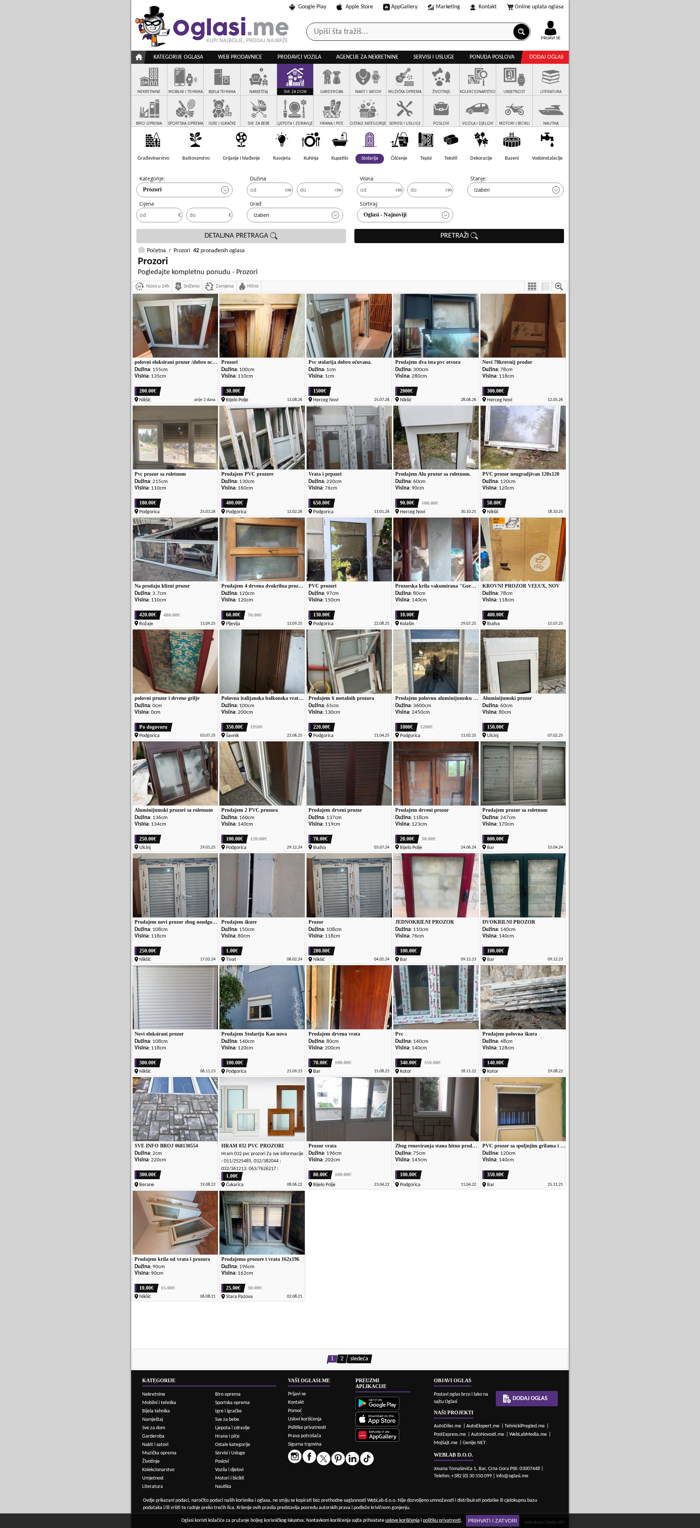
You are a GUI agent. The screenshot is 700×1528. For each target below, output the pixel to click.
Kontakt (488, 7)
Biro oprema (228, 1394)
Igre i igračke (228, 1411)
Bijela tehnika (156, 1411)
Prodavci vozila (299, 57)
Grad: (256, 203)
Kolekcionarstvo (158, 1470)
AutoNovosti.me (487, 1434)
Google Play (312, 7)
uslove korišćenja (402, 1520)
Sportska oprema (232, 1403)
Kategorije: (152, 178)
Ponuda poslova (492, 57)
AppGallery (404, 7)
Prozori (152, 189)
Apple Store (359, 7)
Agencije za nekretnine (367, 57)
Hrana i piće (227, 1436)
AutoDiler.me (447, 1426)
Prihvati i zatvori (492, 1521)
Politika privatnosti (307, 1427)
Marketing (448, 7)
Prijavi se (297, 1394)
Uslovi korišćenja (305, 1419)
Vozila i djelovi (229, 1470)
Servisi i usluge (433, 57)
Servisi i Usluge (230, 1453)
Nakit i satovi (155, 1444)
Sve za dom (153, 1428)
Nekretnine (153, 1394)
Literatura (152, 1486)
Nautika (223, 1486)
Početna (156, 251)
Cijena (146, 203)
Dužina (258, 178)
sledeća (359, 1359)
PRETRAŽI (455, 235)
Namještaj (152, 1419)
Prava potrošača (304, 1436)
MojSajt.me (446, 1443)
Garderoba (153, 1436)
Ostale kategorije (232, 1444)
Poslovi (222, 1461)
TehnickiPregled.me (525, 1426)
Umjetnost (153, 1478)
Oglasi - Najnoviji (385, 214)
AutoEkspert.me (482, 1426)
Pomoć (295, 1411)
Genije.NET (474, 1443)
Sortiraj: (369, 203)
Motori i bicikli (229, 1478)
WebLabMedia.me (528, 1434)
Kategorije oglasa (178, 57)
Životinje (151, 1461)
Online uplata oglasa (539, 7)
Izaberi (482, 189)
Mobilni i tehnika (159, 1403)
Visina (366, 178)
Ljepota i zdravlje (232, 1428)
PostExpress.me (450, 1434)
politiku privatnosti (442, 1520)
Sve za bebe (227, 1419)
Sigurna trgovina (305, 1444)
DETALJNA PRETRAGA (237, 235)
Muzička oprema (159, 1453)
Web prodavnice (240, 57)
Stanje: (478, 178)
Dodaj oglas (546, 57)
